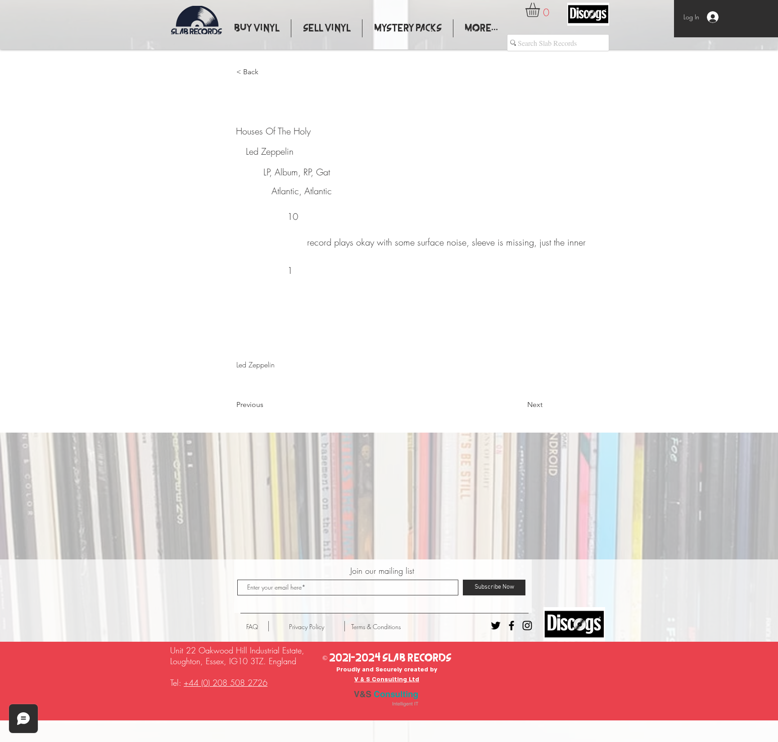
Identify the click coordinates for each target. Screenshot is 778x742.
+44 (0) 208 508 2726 (225, 682)
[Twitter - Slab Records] (495, 625)
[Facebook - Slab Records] (511, 625)
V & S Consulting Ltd (386, 679)
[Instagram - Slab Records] (527, 625)
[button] (540, 10)
